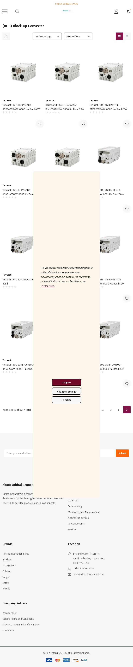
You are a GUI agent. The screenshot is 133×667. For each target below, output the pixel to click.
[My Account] (116, 11)
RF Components (76, 523)
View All (6, 588)
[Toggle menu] (4, 11)
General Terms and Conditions (18, 618)
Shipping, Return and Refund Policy (20, 624)
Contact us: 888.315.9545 (66, 3)
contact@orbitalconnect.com (88, 574)
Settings (66, 391)
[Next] (127, 409)
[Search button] (17, 11)
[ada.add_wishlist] (39, 123)
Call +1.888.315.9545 (83, 568)
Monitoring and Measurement (84, 512)
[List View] (127, 36)
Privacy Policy (9, 612)
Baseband (73, 500)
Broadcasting (75, 506)
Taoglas (6, 577)
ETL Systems (9, 565)
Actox (5, 582)
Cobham (6, 571)
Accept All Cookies (66, 382)
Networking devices (78, 517)
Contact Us (8, 630)
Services (72, 529)
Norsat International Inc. (15, 553)
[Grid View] (119, 36)
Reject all (66, 399)
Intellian (6, 559)
